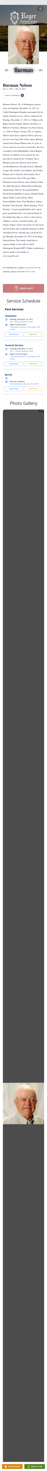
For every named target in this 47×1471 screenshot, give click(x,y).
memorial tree (32, 267)
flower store (30, 271)
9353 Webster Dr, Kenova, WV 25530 (24, 384)
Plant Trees (33, 334)
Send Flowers (33, 389)
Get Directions (14, 334)
